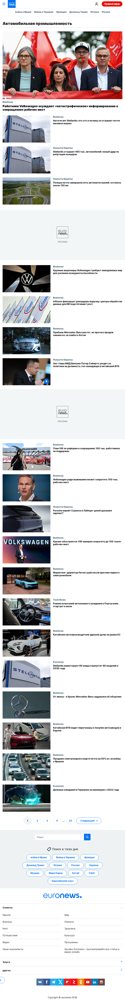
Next (5, 928)
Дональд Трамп (78, 11)
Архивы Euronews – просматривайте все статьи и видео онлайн (91, 950)
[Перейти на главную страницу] (12, 4)
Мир (66, 914)
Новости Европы (63, 147)
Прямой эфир (112, 3)
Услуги (6, 962)
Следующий (87, 820)
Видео (6, 942)
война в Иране (23, 11)
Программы (71, 942)
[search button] (87, 837)
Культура (69, 935)
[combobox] (62, 837)
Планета (69, 921)
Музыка (34, 873)
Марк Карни (56, 873)
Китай (75, 873)
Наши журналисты (13, 949)
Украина (93, 865)
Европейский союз (62, 881)
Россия (106, 11)
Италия (94, 11)
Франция (61, 11)
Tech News (59, 599)
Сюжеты (7, 907)
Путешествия (10, 935)
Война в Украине (43, 11)
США (92, 873)
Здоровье (69, 928)
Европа (7, 914)
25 (70, 820)
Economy (58, 661)
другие (6, 970)
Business (8, 101)
